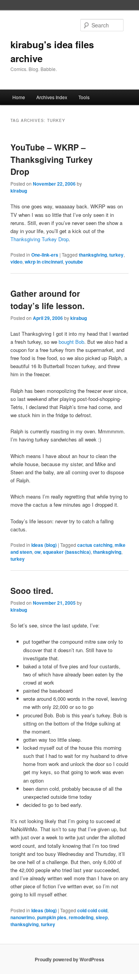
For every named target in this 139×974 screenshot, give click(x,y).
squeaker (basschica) (67, 551)
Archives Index (51, 97)
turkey (116, 254)
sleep (102, 917)
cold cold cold (92, 910)
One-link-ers (44, 254)
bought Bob (71, 341)
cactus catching (94, 544)
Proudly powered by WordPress (69, 959)
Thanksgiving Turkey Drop (39, 239)
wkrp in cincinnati (44, 261)
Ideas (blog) (44, 544)
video (16, 261)
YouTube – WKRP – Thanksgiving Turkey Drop (51, 159)
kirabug (18, 190)
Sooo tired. (31, 590)
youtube (74, 261)
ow (37, 551)
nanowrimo (22, 917)
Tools (84, 97)
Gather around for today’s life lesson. (47, 299)
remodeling (81, 917)
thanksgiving (93, 254)
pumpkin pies (51, 917)
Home (18, 97)
